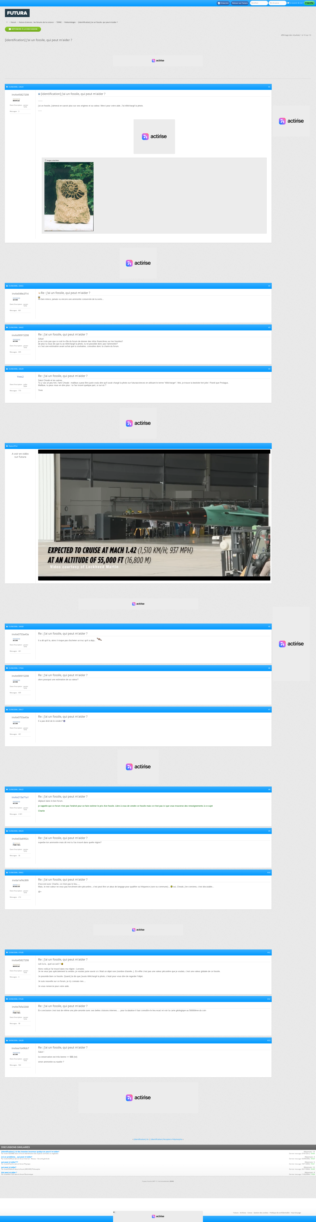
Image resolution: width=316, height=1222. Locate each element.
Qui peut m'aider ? (9, 1172)
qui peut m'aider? (8, 1167)
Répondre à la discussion (23, 29)
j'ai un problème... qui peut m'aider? (16, 1157)
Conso (249, 1213)
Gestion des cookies (261, 1213)
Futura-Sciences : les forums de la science (36, 22)
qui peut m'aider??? (9, 1162)
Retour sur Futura (239, 3)
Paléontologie (70, 22)
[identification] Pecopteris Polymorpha (166, 1139)
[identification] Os (141, 1139)
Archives (243, 1213)
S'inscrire (223, 3)
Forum (13, 22)
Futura (235, 1213)
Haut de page (296, 1213)
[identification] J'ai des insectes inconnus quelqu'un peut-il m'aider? (30, 1151)
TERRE (59, 22)
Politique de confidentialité (279, 1213)
